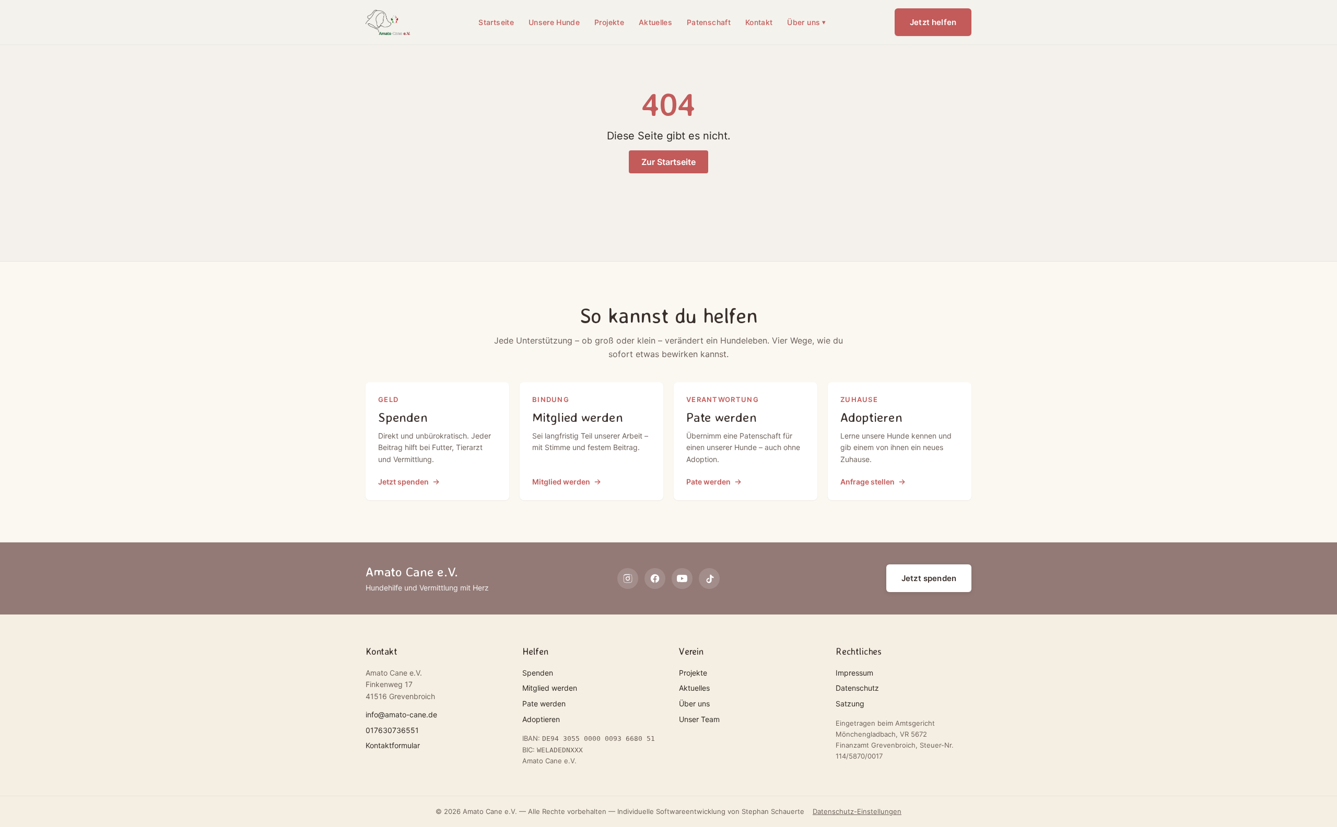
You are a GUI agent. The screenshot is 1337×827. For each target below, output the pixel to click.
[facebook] (654, 578)
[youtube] (682, 578)
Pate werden (544, 703)
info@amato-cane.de (401, 714)
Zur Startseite (668, 162)
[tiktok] (709, 578)
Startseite (496, 22)
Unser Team (699, 719)
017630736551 (392, 730)
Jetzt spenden (928, 578)
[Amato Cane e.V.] (388, 22)
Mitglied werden (549, 687)
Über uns (806, 22)
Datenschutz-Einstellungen (857, 811)
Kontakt (758, 22)
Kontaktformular (393, 745)
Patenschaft (709, 22)
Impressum (854, 672)
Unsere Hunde (554, 22)
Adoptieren (541, 719)
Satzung (850, 703)
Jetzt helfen (933, 22)
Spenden (537, 672)
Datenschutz (857, 687)
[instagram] (627, 578)
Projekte (609, 22)
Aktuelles (655, 22)
